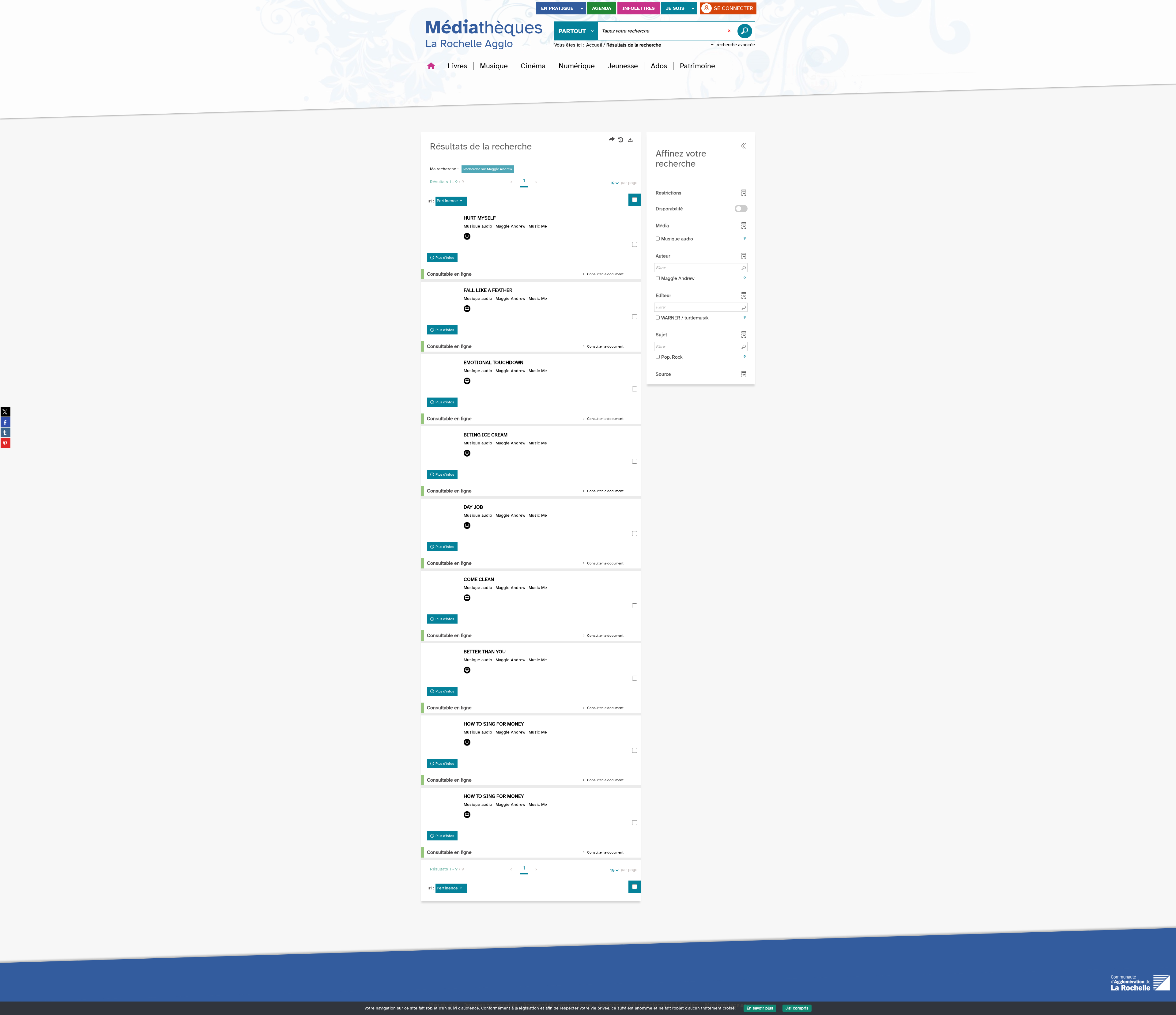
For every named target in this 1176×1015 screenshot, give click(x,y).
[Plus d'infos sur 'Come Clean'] (444, 594)
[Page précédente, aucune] (512, 182)
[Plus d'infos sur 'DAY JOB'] (444, 521)
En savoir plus (760, 1008)
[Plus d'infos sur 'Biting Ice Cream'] (444, 449)
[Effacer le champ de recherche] (729, 31)
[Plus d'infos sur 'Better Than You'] (444, 666)
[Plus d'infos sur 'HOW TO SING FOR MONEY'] (444, 811)
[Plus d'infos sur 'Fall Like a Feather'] (444, 305)
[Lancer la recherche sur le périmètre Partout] (746, 31)
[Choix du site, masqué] (582, 8)
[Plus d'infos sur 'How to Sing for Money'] (444, 738)
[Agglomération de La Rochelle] (1140, 982)
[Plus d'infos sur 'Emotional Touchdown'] (444, 377)
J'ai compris (797, 1008)
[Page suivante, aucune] (536, 182)
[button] (457, 66)
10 (612, 183)
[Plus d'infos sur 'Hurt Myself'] (444, 232)
